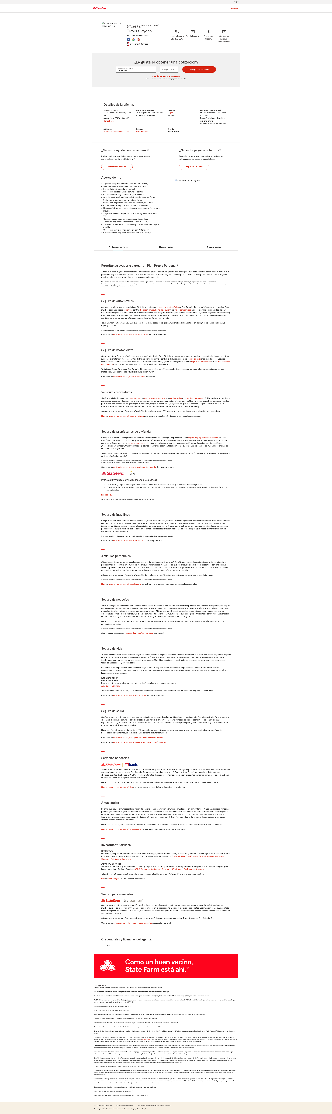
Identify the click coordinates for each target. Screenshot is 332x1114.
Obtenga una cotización (199, 69)
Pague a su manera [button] (194, 167)
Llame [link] (104, 416)
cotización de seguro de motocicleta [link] (129, 377)
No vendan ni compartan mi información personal (154, 1105)
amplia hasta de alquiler (159, 310)
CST (218, 110)
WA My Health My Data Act (103, 1105)
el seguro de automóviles (168, 307)
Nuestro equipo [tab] (214, 247)
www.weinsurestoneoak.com (116, 132)
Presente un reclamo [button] (117, 167)
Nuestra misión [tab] (166, 247)
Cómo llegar (108, 121)
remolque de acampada (154, 398)
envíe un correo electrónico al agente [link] (125, 584)
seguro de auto (194, 359)
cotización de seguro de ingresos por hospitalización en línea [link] (139, 742)
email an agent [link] (113, 879)
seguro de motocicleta (201, 362)
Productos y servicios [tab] (118, 247)
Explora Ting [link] (106, 495)
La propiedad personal (137, 443)
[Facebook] (128, 39)
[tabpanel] (166, 118)
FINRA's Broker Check (181, 856)
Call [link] (103, 879)
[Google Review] (133, 39)
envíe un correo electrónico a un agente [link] (126, 416)
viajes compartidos (183, 310)
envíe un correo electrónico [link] (121, 787)
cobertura (128, 310)
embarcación (176, 398)
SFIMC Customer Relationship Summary (152, 869)
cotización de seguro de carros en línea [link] (130, 334)
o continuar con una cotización (166, 76)
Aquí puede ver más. (110, 686)
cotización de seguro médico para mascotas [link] (132, 923)
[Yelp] (138, 39)
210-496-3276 (142, 132)
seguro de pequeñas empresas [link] (139, 633)
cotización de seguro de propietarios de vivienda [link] (134, 467)
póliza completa (146, 1039)
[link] (192, 38)
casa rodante (134, 398)
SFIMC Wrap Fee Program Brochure (188, 869)
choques (143, 310)
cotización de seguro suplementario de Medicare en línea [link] (138, 738)
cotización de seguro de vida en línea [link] (129, 695)
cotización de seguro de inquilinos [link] (128, 540)
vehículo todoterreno (196, 398)
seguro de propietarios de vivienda (203, 438)
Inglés (170, 113)
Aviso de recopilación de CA (125, 1105)
